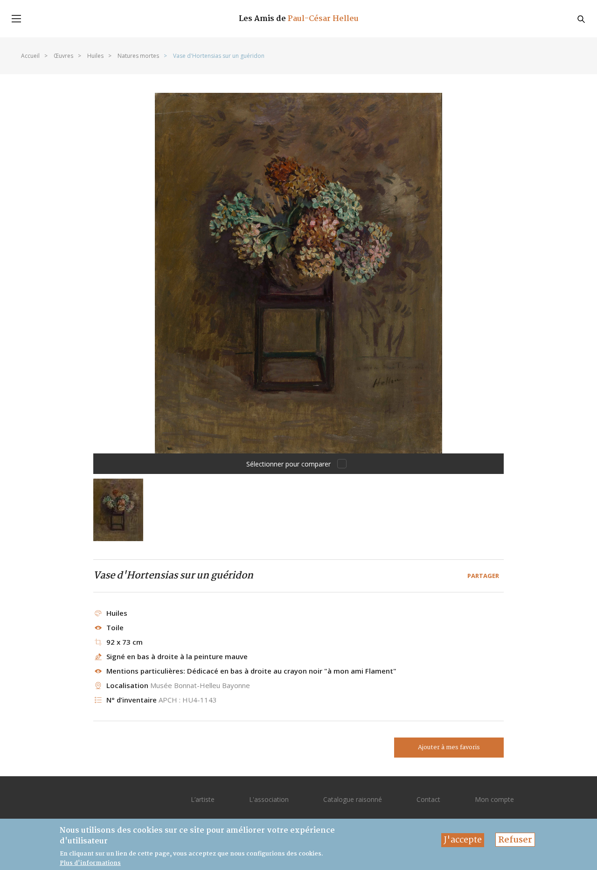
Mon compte (494, 799)
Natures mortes (138, 56)
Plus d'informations (90, 863)
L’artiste (203, 799)
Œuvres (63, 56)
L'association (269, 799)
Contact (428, 799)
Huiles (95, 56)
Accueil (30, 56)
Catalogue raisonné (352, 799)
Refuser (515, 840)
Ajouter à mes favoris (449, 747)
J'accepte (463, 840)
